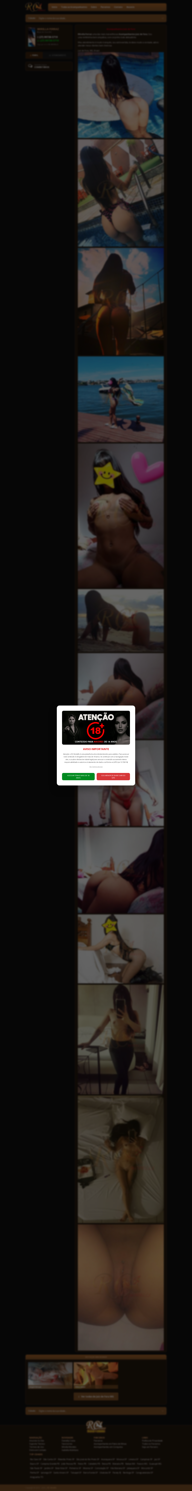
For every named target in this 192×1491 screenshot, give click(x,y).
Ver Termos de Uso (96, 767)
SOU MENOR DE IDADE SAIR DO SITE (113, 776)
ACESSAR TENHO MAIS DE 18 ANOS (78, 776)
